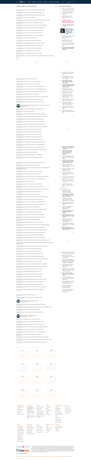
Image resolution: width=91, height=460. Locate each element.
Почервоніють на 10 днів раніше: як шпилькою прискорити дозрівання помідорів (30, 232)
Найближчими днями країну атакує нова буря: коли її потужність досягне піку (30, 324)
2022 (27, 347)
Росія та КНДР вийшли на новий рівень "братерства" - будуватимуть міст (29, 191)
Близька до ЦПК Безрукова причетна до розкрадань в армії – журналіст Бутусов (30, 124)
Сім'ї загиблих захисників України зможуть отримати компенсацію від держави (30, 121)
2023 (24, 347)
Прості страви (48, 414)
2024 (22, 347)
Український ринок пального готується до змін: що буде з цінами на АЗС (29, 171)
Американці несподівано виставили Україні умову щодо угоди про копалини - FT (30, 108)
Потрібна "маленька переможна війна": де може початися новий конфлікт (30, 9)
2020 (32, 347)
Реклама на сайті (58, 456)
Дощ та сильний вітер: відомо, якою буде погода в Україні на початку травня (30, 186)
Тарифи (56, 429)
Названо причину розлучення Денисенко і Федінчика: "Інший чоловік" (28, 271)
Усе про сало (48, 429)
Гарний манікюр (30, 429)
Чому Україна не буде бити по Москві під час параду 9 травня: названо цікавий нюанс (31, 246)
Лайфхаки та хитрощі (50, 424)
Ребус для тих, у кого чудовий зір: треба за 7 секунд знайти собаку (28, 319)
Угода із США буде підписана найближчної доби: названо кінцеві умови (29, 134)
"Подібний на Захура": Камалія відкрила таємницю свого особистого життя (29, 45)
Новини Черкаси (20, 438)
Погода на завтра (68, 411)
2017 (39, 347)
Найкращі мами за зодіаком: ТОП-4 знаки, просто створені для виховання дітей (30, 204)
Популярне (51, 1)
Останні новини (65, 6)
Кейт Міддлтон (58, 408)
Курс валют (57, 430)
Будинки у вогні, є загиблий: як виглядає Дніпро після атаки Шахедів (28, 334)
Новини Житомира (20, 433)
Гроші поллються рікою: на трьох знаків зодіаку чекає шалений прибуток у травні (31, 91)
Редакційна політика (23, 456)
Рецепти (47, 405)
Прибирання (48, 430)
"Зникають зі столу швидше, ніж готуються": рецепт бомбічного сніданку (30, 214)
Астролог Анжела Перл (40, 414)
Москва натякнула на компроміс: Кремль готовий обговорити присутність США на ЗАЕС (32, 96)
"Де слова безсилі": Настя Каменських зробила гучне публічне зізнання (29, 248)
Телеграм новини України (20, 408)
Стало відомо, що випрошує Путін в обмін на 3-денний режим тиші (28, 206)
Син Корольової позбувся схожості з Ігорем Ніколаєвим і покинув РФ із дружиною (31, 304)
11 (34, 381)
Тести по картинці (39, 427)
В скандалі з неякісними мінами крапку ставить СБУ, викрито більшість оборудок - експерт (32, 189)
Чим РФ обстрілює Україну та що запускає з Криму (29, 300)
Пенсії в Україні (20, 409)
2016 (42, 347)
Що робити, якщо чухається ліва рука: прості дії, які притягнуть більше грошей (31, 25)
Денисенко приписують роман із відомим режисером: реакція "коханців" (29, 53)
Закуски (47, 411)
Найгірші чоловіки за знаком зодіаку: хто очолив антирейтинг (28, 81)
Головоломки (38, 426)
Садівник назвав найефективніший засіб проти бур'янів (31, 408)
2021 (29, 347)
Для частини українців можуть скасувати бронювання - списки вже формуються (30, 144)
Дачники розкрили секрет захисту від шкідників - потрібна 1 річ (31, 412)
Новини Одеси (20, 436)
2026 (16, 347)
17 (34, 356)
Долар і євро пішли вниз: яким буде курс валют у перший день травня (28, 131)
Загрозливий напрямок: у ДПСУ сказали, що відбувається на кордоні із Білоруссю (31, 201)
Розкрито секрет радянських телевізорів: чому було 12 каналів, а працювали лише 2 (31, 331)
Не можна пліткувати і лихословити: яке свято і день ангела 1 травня (28, 173)
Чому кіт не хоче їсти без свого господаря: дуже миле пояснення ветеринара (30, 289)
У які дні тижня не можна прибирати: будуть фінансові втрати (28, 40)
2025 (19, 347)
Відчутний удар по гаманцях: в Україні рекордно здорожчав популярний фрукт (30, 227)
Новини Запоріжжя (20, 441)
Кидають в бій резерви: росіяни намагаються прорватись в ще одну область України (31, 266)
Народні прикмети (39, 430)
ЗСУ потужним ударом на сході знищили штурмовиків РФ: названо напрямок (30, 256)
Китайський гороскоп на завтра (40, 417)
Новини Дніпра (20, 427)
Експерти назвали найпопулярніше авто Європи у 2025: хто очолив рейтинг (29, 154)
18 (35, 356)
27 (52, 357)
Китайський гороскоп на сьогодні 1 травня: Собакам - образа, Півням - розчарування (31, 263)
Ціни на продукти (58, 426)
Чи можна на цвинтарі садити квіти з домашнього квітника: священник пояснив (31, 326)
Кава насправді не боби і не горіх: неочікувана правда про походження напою (30, 321)
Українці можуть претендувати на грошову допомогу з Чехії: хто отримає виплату (31, 237)
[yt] (23, 447)
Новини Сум (19, 435)
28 (39, 357)
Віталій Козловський (59, 414)
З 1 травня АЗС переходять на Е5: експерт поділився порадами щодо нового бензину (31, 116)
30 (23, 357)
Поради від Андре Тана (31, 433)
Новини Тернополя (20, 430)
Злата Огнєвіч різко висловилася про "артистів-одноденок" (26, 37)
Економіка (57, 424)
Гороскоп (38, 405)
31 (23, 383)
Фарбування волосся (30, 427)
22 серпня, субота (63, 188)
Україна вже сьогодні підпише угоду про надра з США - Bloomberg (28, 165)
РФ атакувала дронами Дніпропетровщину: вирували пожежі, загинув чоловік (31, 279)
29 (22, 357)
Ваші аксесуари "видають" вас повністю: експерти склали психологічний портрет (30, 178)
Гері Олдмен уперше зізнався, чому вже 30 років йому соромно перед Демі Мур (30, 27)
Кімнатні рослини (49, 427)
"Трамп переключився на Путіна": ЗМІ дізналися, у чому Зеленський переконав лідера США (32, 176)
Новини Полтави (20, 432)
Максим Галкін (58, 411)
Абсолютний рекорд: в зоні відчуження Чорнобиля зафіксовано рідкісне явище (30, 162)
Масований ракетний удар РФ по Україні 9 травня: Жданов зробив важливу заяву (31, 113)
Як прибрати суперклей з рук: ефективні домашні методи (26, 78)
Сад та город (29, 405)
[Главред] (22, 2)
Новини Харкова (20, 429)
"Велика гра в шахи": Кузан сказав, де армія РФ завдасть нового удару (29, 261)
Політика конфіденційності (45, 456)
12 (26, 367)
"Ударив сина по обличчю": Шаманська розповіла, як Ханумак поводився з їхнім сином (31, 229)
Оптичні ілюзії (38, 429)
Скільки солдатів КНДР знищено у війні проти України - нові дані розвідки (29, 274)
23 (23, 356)
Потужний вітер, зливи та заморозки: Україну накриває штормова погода (29, 99)
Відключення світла (21, 414)
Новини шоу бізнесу (58, 405)
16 (47, 356)
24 (34, 357)
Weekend (57, 1)
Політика (19, 412)
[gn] (29, 447)
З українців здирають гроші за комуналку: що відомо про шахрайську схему (30, 199)
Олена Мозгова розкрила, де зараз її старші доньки (25, 181)
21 (39, 356)
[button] (17, 2)
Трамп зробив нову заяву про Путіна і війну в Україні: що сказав (27, 309)
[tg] (26, 447)
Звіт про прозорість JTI (20, 458)
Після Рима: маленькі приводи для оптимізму (28, 315)
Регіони (18, 424)
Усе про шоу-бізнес (39, 432)
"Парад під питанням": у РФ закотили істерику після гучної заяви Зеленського (30, 281)
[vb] (20, 447)
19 (18, 356)
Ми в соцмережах (65, 456)
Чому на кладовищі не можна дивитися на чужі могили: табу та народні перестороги (31, 209)
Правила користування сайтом (33, 456)
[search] (74, 2)
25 (26, 356)
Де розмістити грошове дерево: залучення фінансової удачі (27, 152)
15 (39, 381)
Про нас (17, 456)
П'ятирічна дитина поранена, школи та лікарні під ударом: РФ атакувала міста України (31, 258)
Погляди (34, 1)
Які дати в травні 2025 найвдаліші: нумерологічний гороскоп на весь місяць (29, 284)
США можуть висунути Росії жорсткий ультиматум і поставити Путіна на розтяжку (35, 105)
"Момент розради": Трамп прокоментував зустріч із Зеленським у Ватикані (29, 35)
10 (23, 367)
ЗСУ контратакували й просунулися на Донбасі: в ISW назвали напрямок (29, 297)
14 (55, 367)
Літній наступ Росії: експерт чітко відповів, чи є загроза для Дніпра (28, 83)
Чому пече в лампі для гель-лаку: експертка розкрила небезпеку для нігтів (29, 253)
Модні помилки (29, 430)
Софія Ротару (57, 417)
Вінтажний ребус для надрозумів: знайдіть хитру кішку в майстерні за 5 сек (29, 329)
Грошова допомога (58, 427)
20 (52, 356)
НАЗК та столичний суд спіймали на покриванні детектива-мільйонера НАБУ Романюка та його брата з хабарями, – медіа (34, 243)
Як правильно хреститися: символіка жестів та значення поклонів (28, 194)
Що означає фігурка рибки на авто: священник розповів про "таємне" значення (31, 126)
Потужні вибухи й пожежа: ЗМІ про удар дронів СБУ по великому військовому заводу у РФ (32, 196)
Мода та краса (29, 424)
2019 (34, 347)
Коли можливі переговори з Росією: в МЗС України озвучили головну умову (29, 139)
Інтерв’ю (45, 1)
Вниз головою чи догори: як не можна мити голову (25, 111)
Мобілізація (19, 411)
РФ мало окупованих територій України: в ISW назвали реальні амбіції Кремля (30, 234)
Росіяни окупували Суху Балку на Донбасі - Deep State (25, 294)
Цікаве (37, 424)
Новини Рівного (20, 439)
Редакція (52, 456)
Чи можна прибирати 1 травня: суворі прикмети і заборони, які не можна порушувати (31, 149)
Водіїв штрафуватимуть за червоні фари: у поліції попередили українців (29, 136)
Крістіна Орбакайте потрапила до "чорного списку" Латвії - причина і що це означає (31, 286)
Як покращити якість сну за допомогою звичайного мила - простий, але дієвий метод (32, 224)
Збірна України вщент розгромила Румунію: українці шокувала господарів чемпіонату (32, 20)
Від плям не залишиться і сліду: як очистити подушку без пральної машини (29, 30)
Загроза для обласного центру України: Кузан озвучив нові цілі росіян (28, 129)
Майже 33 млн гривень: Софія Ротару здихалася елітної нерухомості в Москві (30, 101)
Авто (47, 432)
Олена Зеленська (58, 422)
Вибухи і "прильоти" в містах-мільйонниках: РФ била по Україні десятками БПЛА (30, 217)
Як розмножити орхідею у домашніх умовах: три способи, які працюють (29, 276)
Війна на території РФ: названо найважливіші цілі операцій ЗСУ (27, 94)
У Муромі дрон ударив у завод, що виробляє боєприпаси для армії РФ (28, 251)
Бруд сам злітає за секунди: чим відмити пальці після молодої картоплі (29, 32)
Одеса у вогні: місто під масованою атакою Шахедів (25, 17)
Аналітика (39, 1)
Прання (47, 426)
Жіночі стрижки (30, 426)
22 (22, 356)
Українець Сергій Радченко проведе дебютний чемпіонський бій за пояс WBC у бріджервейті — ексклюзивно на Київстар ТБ (33, 168)
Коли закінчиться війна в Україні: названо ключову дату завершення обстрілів (30, 147)
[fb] (17, 447)
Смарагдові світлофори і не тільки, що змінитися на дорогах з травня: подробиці (30, 86)
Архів (70, 456)
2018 (37, 347)
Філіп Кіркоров (58, 420)
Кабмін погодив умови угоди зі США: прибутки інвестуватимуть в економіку (29, 22)
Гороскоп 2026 (39, 408)
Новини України (20, 405)
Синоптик (66, 405)
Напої (47, 408)
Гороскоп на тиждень (40, 411)
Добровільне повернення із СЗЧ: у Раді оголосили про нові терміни (28, 219)
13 (18, 381)
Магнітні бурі (67, 408)
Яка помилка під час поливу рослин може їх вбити (31, 416)
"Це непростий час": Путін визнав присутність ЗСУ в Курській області (28, 50)
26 (18, 357)
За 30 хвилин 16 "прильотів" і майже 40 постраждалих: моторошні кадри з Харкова (33, 339)
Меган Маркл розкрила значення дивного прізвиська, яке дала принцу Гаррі (30, 12)
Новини (29, 1)
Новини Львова (20, 426)
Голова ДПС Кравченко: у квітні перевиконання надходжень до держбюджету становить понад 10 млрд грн (35, 56)
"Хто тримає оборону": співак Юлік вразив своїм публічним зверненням (29, 48)
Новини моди (29, 432)
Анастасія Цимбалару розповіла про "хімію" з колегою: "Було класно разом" (29, 222)
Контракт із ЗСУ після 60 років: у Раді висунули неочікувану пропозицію (29, 157)
